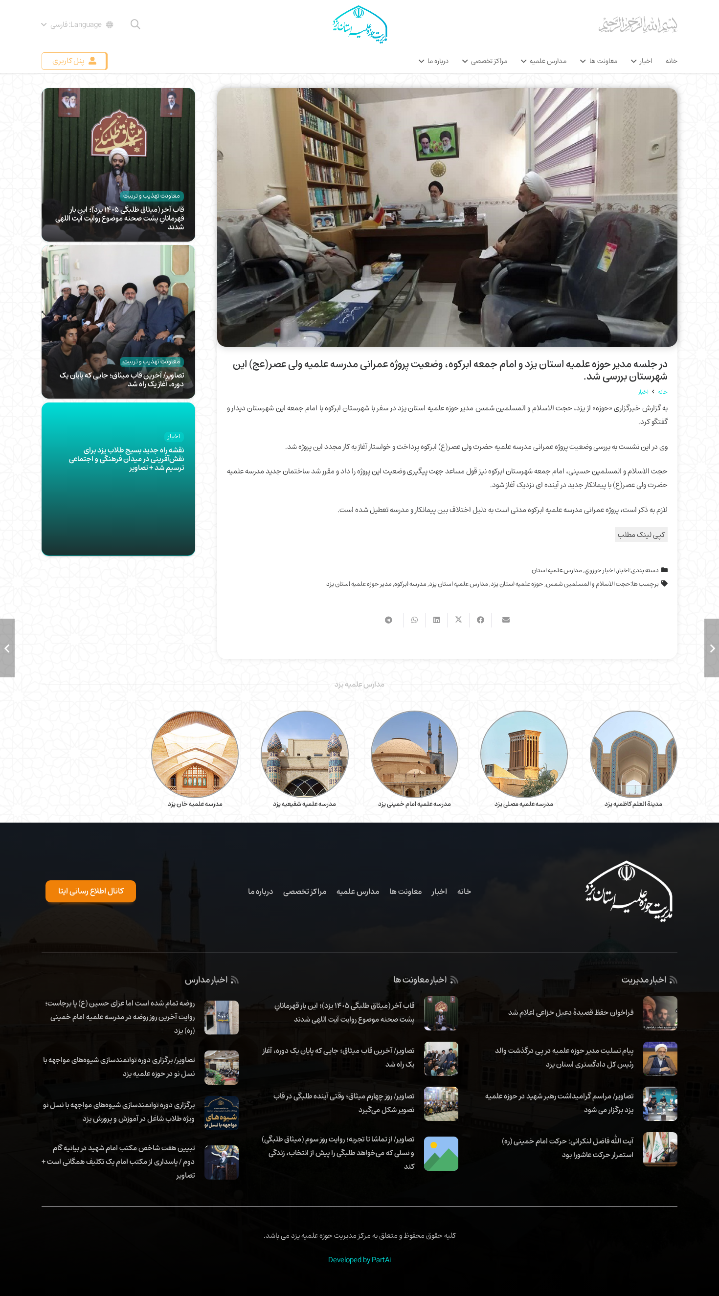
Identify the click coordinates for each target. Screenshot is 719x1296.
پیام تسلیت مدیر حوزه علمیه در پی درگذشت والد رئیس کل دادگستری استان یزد (564, 1057)
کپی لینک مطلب (641, 534)
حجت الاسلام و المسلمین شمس (588, 584)
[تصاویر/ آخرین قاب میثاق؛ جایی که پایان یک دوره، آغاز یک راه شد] (118, 252)
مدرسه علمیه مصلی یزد (523, 804)
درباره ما (260, 891)
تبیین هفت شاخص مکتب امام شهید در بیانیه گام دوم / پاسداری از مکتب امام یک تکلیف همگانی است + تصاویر (118, 1161)
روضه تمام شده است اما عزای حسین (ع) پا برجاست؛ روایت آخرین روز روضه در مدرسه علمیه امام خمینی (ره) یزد (120, 1016)
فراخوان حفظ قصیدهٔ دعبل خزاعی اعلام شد (570, 1012)
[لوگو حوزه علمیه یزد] (359, 24)
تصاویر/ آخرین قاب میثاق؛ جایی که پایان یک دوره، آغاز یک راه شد (122, 379)
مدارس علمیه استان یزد (458, 584)
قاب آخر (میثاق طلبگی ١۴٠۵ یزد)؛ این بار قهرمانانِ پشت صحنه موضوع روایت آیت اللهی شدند (119, 218)
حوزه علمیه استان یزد (517, 584)
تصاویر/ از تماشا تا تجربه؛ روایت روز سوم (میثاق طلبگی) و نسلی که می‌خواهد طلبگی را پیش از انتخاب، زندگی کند (338, 1152)
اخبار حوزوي (599, 570)
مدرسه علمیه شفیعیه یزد (304, 804)
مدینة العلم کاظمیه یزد (633, 804)
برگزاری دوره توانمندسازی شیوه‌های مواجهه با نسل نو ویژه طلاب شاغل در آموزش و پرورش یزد (119, 1111)
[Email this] (502, 620)
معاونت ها (405, 891)
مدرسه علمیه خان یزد (195, 804)
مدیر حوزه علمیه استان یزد (359, 584)
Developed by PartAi (359, 1260)
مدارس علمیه (358, 891)
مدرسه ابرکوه (410, 584)
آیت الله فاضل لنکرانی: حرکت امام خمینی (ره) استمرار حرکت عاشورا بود (567, 1148)
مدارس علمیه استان (557, 570)
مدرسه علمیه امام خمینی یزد (414, 804)
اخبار (623, 570)
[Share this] (480, 620)
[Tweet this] (458, 620)
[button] (135, 24)
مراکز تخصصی (304, 891)
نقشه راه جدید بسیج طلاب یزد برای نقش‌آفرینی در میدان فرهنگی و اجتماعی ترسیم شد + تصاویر (126, 458)
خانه (464, 891)
